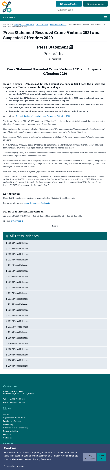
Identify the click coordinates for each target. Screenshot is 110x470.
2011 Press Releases (18, 327)
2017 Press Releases (18, 293)
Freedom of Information (12, 421)
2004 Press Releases (18, 366)
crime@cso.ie (17, 221)
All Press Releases (24, 236)
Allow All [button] (101, 457)
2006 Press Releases (18, 355)
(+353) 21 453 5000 (17, 399)
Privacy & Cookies (10, 431)
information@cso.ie (17, 402)
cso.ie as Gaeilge (96, 4)
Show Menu (8, 17)
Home (16, 25)
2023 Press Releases (18, 260)
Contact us (7, 438)
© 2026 (6, 414)
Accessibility (8, 424)
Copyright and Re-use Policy (14, 418)
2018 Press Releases (18, 288)
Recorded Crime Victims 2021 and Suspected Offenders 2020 (43, 116)
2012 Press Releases (18, 321)
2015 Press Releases (18, 304)
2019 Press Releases (18, 282)
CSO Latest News (27, 25)
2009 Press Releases (18, 338)
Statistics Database (70, 4)
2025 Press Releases (18, 248)
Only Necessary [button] (90, 457)
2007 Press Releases (18, 349)
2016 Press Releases (18, 299)
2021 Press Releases (18, 271)
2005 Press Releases (18, 360)
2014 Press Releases (18, 310)
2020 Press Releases (18, 276)
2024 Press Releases (18, 254)
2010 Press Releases (18, 332)
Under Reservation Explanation (37, 203)
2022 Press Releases (58, 25)
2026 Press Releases (18, 243)
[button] (41, 459)
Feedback (7, 435)
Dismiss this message (14, 466)
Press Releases (42, 25)
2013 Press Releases (18, 315)
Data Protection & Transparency (15, 428)
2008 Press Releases (18, 343)
